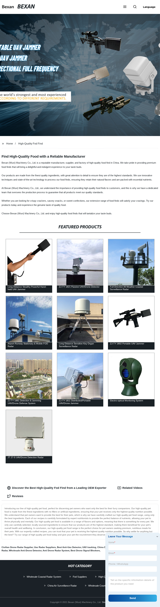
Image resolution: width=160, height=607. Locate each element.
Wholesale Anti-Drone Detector (25, 550)
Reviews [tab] (17, 496)
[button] (125, 7)
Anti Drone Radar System (56, 550)
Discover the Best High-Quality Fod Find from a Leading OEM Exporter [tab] (59, 487)
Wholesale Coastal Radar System (44, 576)
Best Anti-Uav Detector (69, 547)
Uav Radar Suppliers (45, 547)
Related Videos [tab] (132, 487)
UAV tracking (89, 547)
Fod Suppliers (80, 576)
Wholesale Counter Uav (100, 585)
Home (9, 143)
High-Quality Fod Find (30, 143)
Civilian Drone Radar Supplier (17, 547)
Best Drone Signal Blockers (85, 550)
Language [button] (149, 6)
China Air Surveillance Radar (62, 585)
